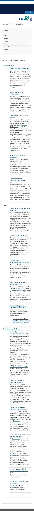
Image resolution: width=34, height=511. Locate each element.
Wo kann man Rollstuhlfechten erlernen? (19, 116)
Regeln (6, 38)
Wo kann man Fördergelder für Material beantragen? (19, 283)
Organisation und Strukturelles (12, 329)
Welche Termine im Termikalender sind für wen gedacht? (20, 435)
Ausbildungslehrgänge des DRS (19, 367)
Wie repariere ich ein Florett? (20, 319)
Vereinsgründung (14, 487)
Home (12, 24)
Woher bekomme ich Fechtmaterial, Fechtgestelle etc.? (20, 261)
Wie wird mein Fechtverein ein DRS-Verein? (19, 482)
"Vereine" (16, 132)
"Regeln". (12, 87)
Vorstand (17, 477)
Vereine (6, 41)
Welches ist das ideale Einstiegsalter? (16, 93)
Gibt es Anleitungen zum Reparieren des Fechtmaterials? (19, 306)
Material (5, 205)
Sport (17, 24)
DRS (23, 395)
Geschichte (7, 47)
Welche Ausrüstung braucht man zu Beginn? (20, 209)
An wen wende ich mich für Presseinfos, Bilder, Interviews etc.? (19, 470)
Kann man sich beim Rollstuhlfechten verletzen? (18, 179)
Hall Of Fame (7, 49)
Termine (6, 44)
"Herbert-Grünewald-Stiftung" (18, 288)
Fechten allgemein (8, 66)
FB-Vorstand (16, 421)
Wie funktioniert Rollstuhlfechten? (20, 69)
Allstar (29, 245)
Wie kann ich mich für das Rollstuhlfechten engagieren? (18, 408)
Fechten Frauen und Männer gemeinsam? (18, 156)
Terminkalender (14, 150)
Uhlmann (15, 247)
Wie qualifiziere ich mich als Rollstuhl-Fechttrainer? (18, 381)
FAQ (5, 35)
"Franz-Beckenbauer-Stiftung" (18, 290)
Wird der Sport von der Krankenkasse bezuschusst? (19, 333)
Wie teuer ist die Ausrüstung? (18, 235)
